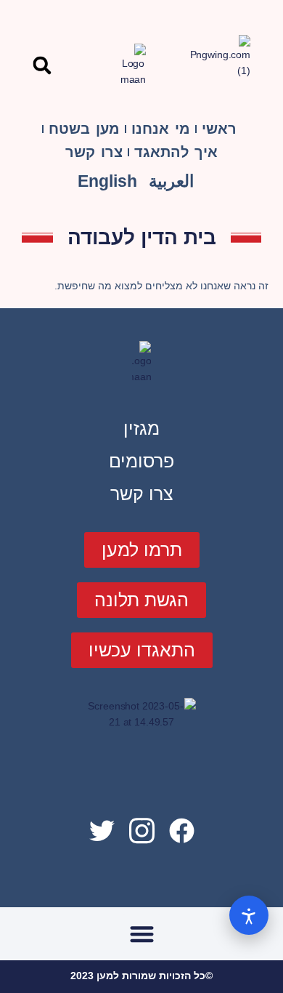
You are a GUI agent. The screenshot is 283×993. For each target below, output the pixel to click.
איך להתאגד (176, 152)
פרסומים (141, 461)
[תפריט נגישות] (248, 915)
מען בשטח (84, 129)
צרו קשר (94, 152)
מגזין (141, 428)
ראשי (219, 129)
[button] (42, 65)
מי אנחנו (160, 129)
